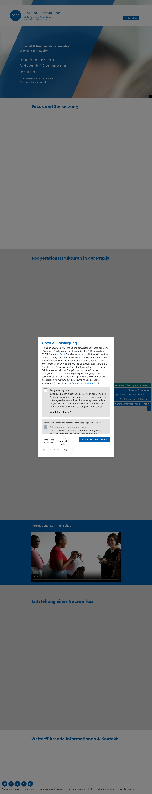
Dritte (62, 354)
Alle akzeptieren (94, 439)
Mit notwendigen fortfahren (64, 441)
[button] (78, 412)
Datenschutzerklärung (83, 383)
